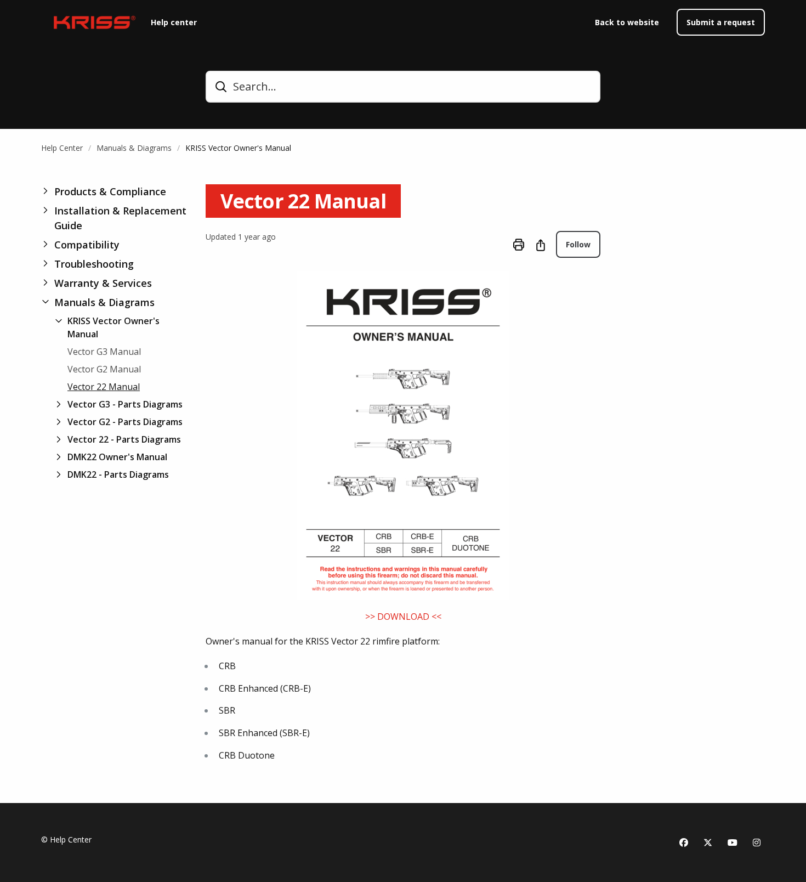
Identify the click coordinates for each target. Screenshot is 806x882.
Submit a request (720, 22)
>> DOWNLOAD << (403, 616)
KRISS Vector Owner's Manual (238, 148)
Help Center (62, 148)
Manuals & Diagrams (134, 148)
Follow (578, 244)
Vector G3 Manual (104, 352)
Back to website (627, 22)
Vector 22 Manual (103, 387)
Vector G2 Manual (104, 369)
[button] (114, 191)
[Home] (91, 22)
